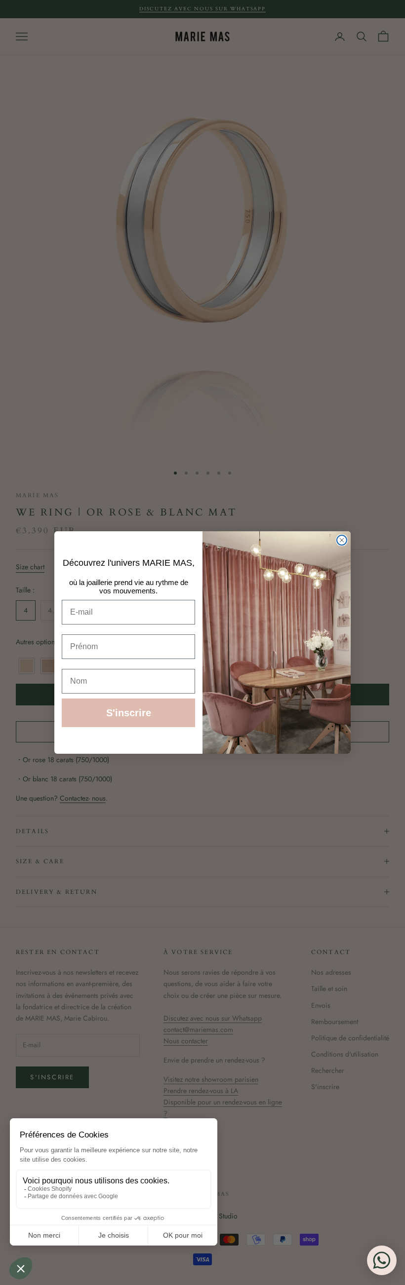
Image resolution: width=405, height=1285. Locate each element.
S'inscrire (128, 712)
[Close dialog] (342, 540)
